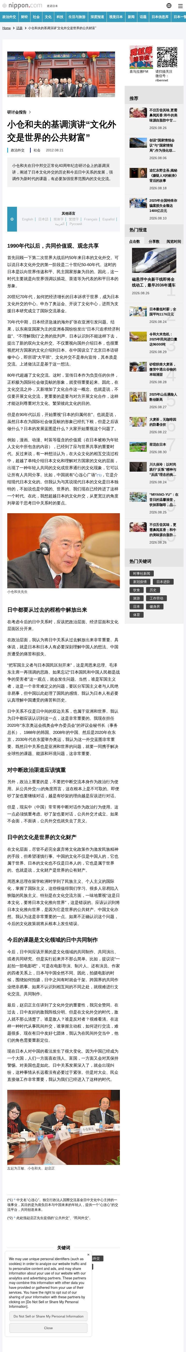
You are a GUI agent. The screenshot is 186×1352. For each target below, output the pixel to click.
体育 (136, 615)
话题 (143, 17)
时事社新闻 (141, 573)
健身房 (155, 606)
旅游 (136, 598)
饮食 (136, 590)
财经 (24, 17)
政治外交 (9, 17)
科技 (60, 17)
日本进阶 (163, 582)
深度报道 (97, 17)
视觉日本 (116, 17)
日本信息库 (160, 17)
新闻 (131, 17)
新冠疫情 (140, 582)
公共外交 (93, 1258)
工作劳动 (156, 598)
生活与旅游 (77, 17)
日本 (136, 606)
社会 (36, 17)
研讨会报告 (17, 112)
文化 (48, 17)
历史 (153, 590)
